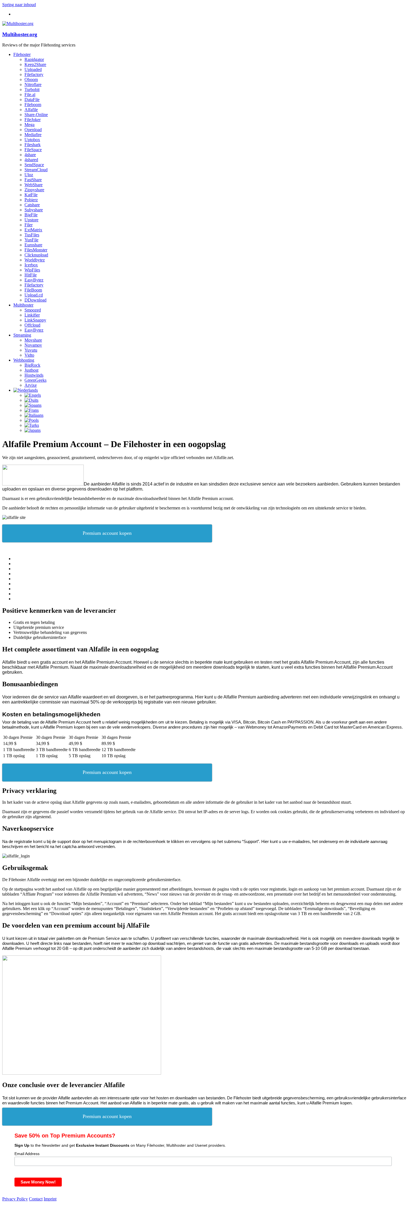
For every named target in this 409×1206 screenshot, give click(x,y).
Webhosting (23, 360)
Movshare (33, 340)
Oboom (31, 79)
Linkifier (32, 315)
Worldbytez (34, 260)
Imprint (50, 1199)
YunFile (31, 239)
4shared (31, 159)
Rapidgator (34, 59)
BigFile (31, 214)
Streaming (22, 335)
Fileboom (32, 104)
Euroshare (33, 244)
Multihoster (23, 305)
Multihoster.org (19, 34)
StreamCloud (36, 169)
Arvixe (30, 385)
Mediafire (32, 134)
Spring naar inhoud (19, 4)
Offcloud (32, 325)
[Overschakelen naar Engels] (32, 395)
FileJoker (32, 119)
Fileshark (32, 144)
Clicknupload (36, 255)
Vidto (29, 355)
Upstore (31, 219)
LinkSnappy (35, 320)
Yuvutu (30, 350)
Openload (33, 129)
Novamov (33, 345)
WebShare (33, 184)
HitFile (30, 275)
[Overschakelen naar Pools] (31, 420)
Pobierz (31, 199)
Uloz (28, 174)
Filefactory (33, 74)
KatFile (31, 194)
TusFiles (31, 234)
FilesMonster (35, 249)
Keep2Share (35, 64)
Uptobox (32, 139)
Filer (28, 224)
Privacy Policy (15, 1199)
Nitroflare (32, 84)
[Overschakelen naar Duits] (31, 400)
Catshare (32, 204)
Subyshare (33, 209)
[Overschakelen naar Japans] (32, 430)
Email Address (27, 1153)
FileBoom (33, 290)
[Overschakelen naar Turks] (31, 425)
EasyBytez (33, 280)
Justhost (31, 370)
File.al (29, 94)
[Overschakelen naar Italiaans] (33, 415)
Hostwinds (33, 375)
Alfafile (31, 109)
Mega (29, 124)
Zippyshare (34, 189)
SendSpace (34, 164)
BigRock (32, 365)
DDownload (35, 300)
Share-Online (36, 114)
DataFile (32, 99)
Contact (36, 1199)
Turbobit (32, 89)
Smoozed (32, 310)
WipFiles (32, 270)
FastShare (33, 179)
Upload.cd (33, 295)
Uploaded (33, 69)
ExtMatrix (33, 229)
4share (30, 154)
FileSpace (33, 149)
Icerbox (31, 265)
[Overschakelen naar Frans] (31, 410)
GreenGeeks (35, 380)
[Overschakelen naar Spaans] (32, 405)
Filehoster (22, 54)
